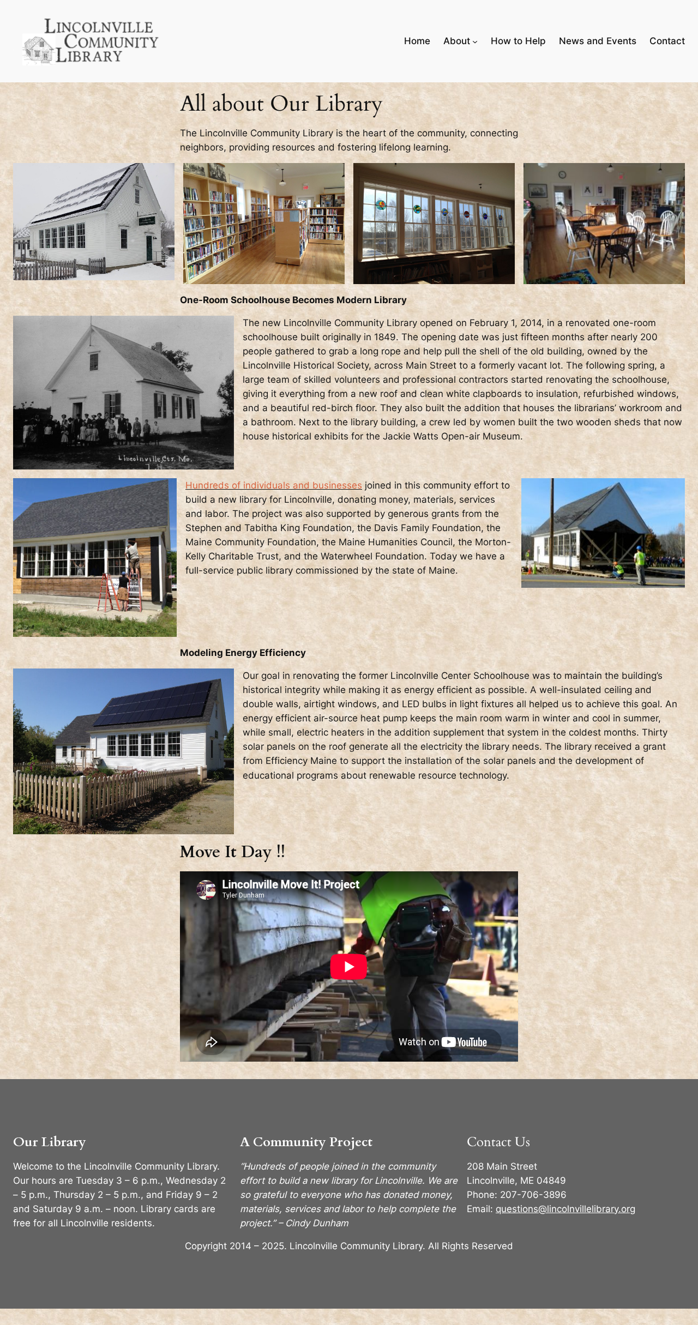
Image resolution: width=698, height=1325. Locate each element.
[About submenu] (475, 41)
